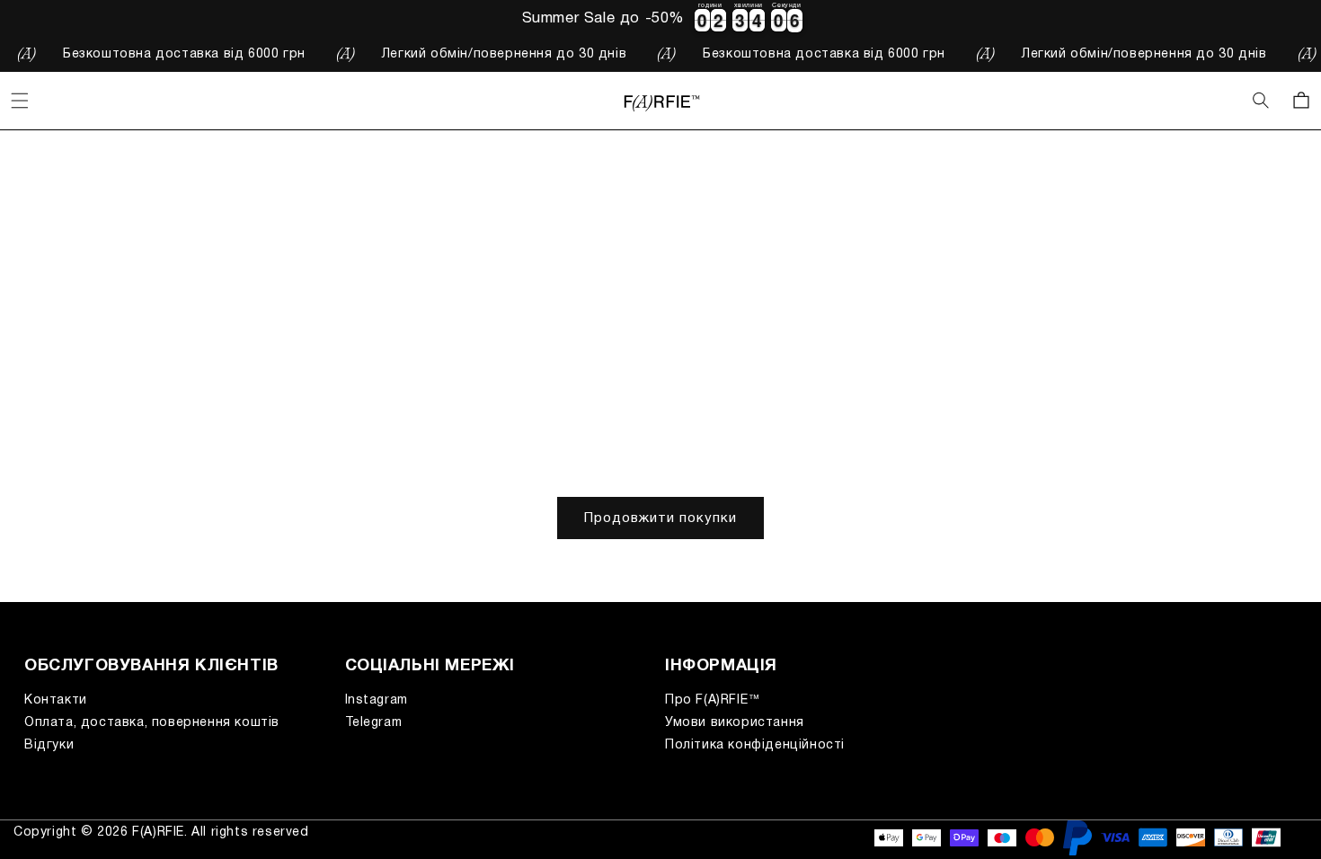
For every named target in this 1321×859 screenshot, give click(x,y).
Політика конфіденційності (755, 745)
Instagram (376, 700)
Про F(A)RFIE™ (713, 700)
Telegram (374, 723)
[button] (1261, 100)
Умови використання (734, 723)
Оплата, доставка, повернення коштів (151, 723)
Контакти (55, 700)
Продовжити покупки (660, 518)
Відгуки (49, 745)
